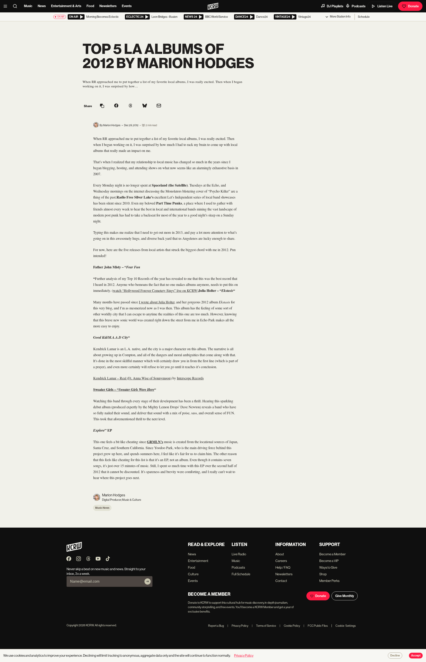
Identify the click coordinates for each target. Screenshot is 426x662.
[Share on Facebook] (116, 106)
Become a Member (332, 554)
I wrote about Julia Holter (156, 302)
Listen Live (384, 6)
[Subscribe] (147, 581)
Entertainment (198, 561)
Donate (413, 6)
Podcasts (358, 6)
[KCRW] (74, 550)
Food (90, 6)
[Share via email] (159, 106)
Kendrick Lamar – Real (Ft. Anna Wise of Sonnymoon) (132, 378)
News (42, 6)
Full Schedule (241, 574)
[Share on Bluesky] (144, 106)
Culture (193, 574)
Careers (281, 561)
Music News (102, 507)
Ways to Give (328, 567)
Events (127, 6)
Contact (281, 581)
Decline (395, 655)
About (279, 554)
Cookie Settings (345, 625)
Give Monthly (344, 596)
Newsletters (107, 6)
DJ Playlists (335, 6)
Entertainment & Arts (66, 6)
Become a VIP (329, 561)
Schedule (364, 16)
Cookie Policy (290, 625)
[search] (16, 6)
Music (28, 6)
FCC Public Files (316, 625)
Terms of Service (264, 625)
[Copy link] (102, 106)
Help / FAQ (282, 567)
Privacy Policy (237, 625)
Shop (323, 574)
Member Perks (329, 581)
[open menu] (7, 6)
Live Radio (239, 554)
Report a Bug (216, 625)
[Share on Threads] (130, 106)
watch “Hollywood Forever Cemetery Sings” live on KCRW (155, 290)
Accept (415, 655)
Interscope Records (190, 378)
